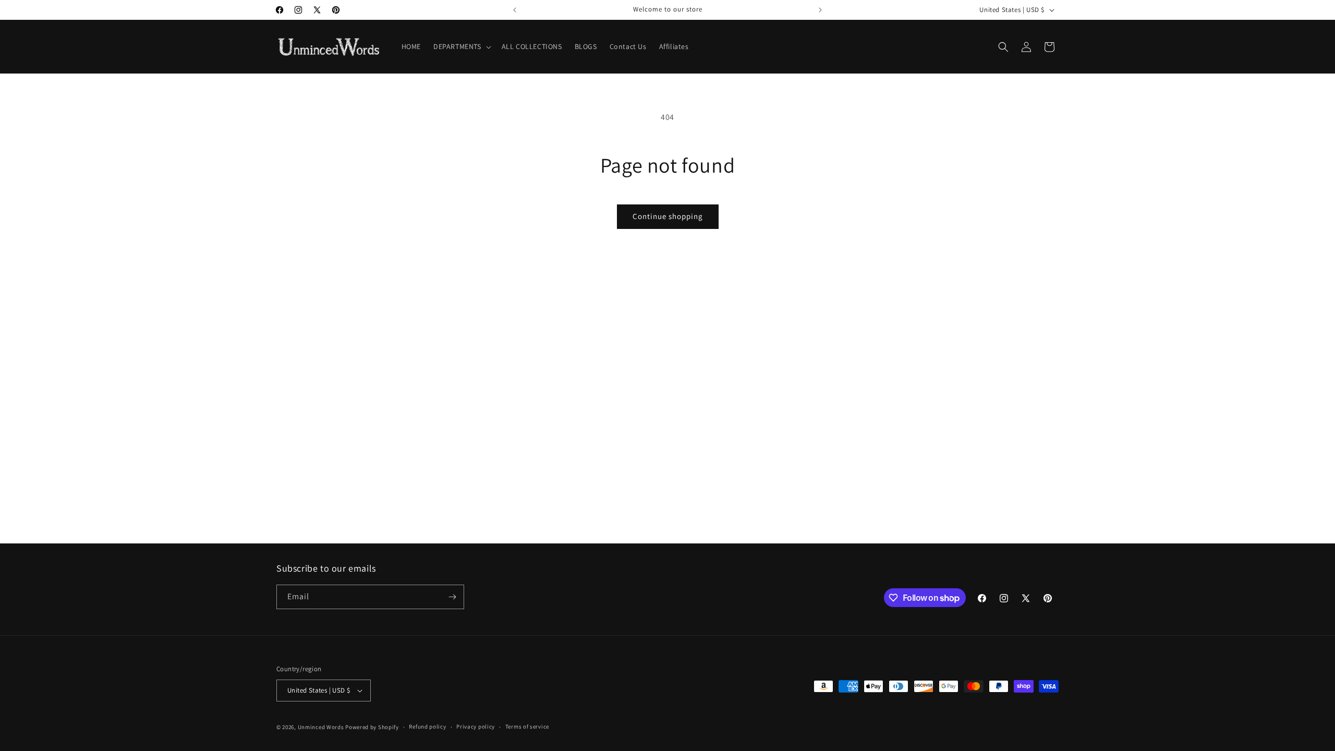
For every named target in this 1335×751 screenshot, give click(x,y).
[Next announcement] (820, 10)
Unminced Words (321, 727)
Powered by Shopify (372, 727)
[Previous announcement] (514, 10)
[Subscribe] (452, 597)
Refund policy (427, 726)
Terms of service (527, 726)
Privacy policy (475, 726)
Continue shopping (668, 216)
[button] (461, 46)
